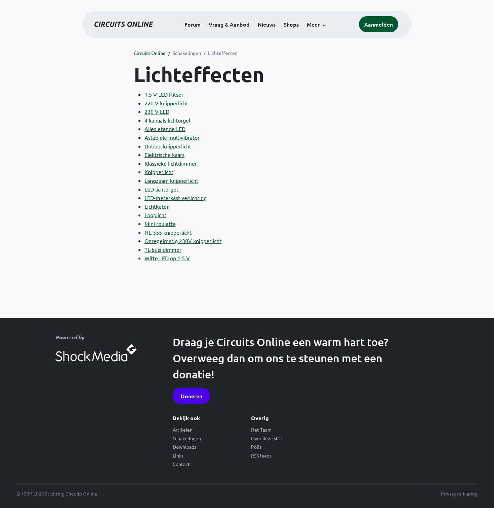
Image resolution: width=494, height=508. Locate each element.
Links (178, 455)
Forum (192, 24)
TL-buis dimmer (163, 249)
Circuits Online (150, 53)
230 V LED (157, 111)
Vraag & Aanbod (229, 24)
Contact (181, 464)
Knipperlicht (159, 171)
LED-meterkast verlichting (176, 197)
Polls (256, 447)
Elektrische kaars (164, 154)
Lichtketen (157, 206)
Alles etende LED (165, 128)
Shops (291, 24)
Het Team (261, 430)
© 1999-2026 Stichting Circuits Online (56, 493)
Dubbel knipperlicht (168, 146)
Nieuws (267, 24)
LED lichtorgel (161, 189)
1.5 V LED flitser (164, 94)
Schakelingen (187, 53)
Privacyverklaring (459, 493)
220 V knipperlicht (166, 103)
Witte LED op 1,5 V (167, 258)
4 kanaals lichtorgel (167, 120)
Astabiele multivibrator (172, 137)
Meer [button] (313, 24)
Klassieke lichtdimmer (171, 163)
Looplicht (155, 214)
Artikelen (183, 430)
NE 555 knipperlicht (168, 232)
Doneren (191, 396)
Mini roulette (160, 223)
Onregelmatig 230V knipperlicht (183, 240)
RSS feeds (261, 455)
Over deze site (266, 438)
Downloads (184, 447)
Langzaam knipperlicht (171, 180)
